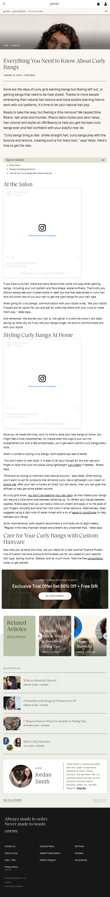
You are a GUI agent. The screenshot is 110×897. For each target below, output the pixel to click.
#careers (79, 853)
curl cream (74, 465)
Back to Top (100, 800)
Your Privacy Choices (14, 886)
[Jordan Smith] (20, 776)
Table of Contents (15, 160)
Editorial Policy (47, 846)
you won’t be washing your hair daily (50, 495)
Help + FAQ (10, 860)
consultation (95, 558)
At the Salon (14, 165)
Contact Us (10, 846)
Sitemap (8, 882)
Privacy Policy (11, 867)
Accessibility (81, 860)
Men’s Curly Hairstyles (86, 644)
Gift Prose (79, 846)
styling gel (9, 484)
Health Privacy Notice (50, 853)
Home (5, 45)
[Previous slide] (39, 636)
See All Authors (12, 800)
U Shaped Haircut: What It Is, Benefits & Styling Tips (54, 639)
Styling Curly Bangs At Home (22, 169)
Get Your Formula (55, 596)
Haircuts (15, 45)
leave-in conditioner (84, 512)
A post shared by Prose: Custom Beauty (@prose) (42, 273)
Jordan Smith (43, 778)
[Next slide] (106, 636)
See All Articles (16, 637)
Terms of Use (11, 853)
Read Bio (81, 788)
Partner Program (48, 860)
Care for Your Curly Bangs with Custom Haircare (30, 173)
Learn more (11, 831)
